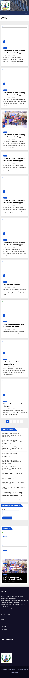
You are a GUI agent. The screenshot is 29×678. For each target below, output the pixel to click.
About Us (12, 676)
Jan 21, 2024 (7, 287)
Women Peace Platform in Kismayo (11, 487)
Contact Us (25, 676)
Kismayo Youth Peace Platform (10, 499)
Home (8, 676)
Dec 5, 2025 (7, 55)
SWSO (13, 55)
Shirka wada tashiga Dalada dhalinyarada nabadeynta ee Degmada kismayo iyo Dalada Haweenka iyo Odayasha (13, 494)
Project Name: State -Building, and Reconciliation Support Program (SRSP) (14, 53)
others (5, 155)
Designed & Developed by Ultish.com (8, 669)
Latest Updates (18, 676)
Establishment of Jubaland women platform (13, 482)
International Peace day (12, 285)
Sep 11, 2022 (7, 408)
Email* (4, 509)
